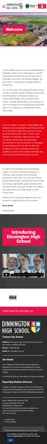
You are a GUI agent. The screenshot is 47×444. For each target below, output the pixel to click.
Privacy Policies (10, 422)
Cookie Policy (10, 419)
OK (10, 440)
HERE (8, 376)
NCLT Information (9, 413)
